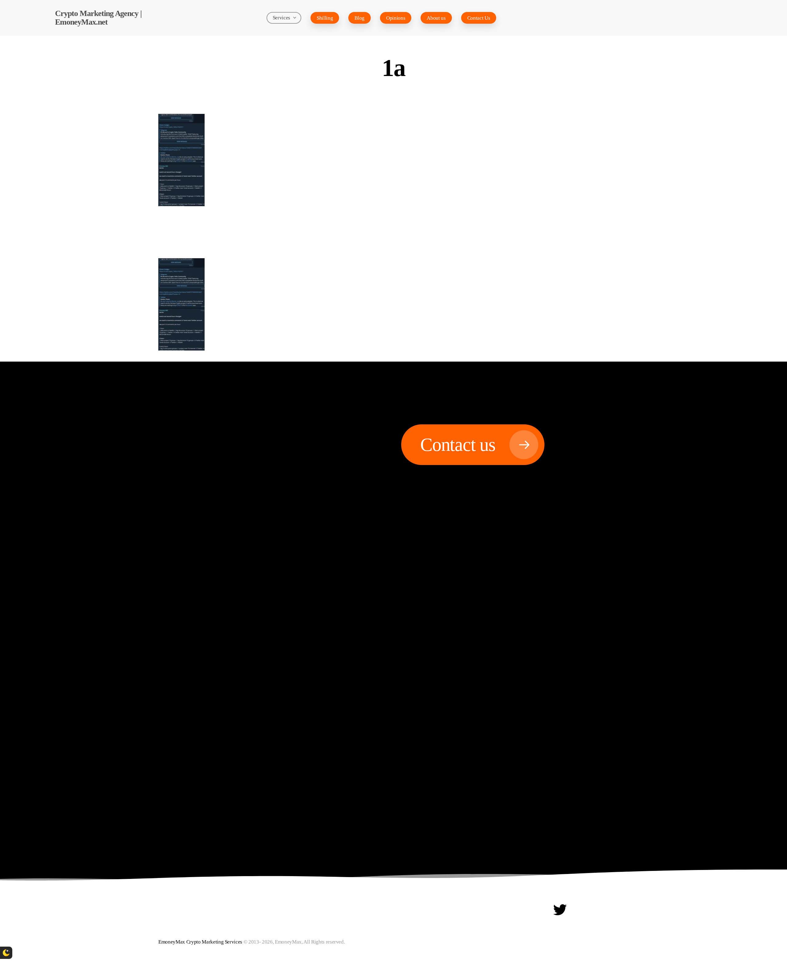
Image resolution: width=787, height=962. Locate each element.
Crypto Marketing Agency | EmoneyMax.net (98, 17)
